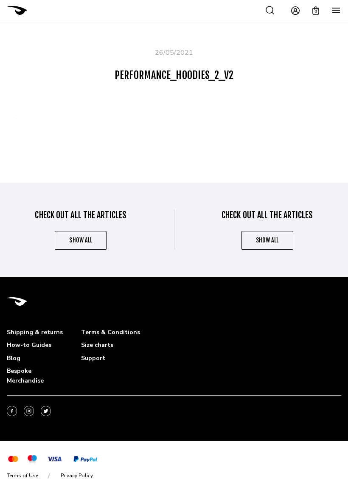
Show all (80, 240)
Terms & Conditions (110, 332)
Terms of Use (22, 475)
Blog (13, 358)
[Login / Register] (295, 11)
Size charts (97, 345)
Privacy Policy (77, 475)
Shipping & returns (35, 332)
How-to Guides (29, 345)
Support (93, 358)
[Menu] (336, 11)
